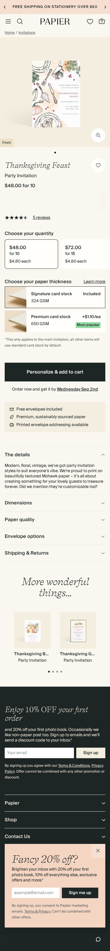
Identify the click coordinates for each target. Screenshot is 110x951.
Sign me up (80, 892)
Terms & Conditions (74, 766)
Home (10, 33)
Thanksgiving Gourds (81, 654)
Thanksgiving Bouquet (37, 654)
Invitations (26, 33)
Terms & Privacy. (37, 911)
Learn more (94, 282)
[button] (98, 851)
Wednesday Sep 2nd (77, 389)
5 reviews (41, 218)
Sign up (90, 752)
